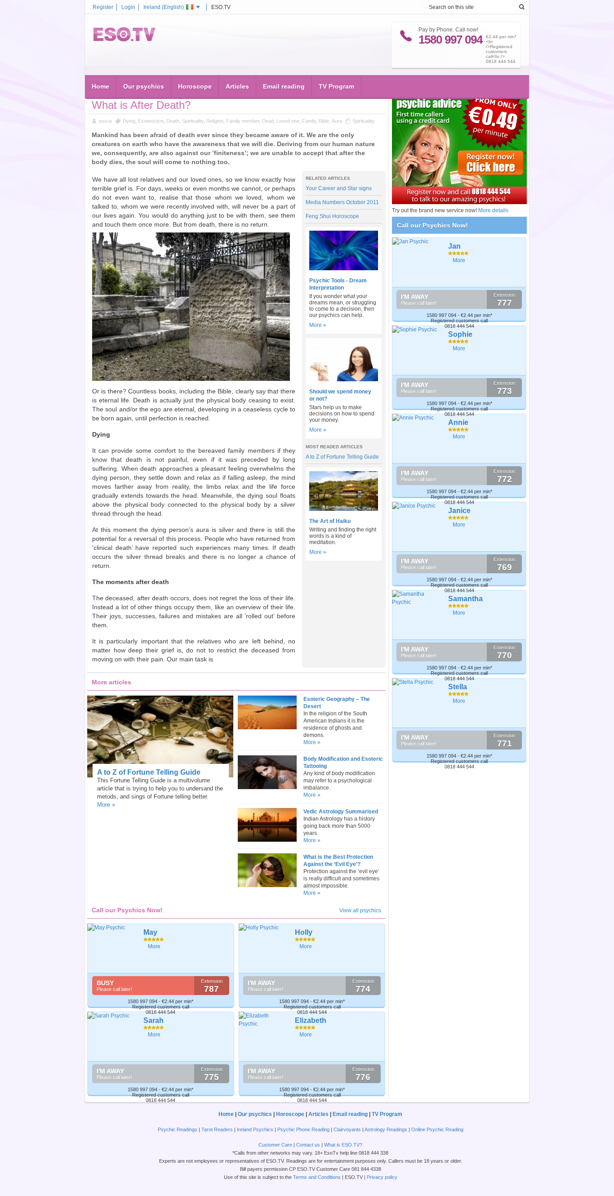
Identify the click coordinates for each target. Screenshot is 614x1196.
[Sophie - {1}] (416, 350)
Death (172, 121)
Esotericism (151, 121)
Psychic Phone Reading (303, 1129)
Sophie (460, 334)
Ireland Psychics (255, 1129)
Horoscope (195, 86)
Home (100, 86)
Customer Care (275, 1144)
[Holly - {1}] (263, 948)
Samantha (465, 598)
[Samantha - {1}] (416, 614)
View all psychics (360, 910)
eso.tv (105, 121)
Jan (454, 246)
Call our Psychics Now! (432, 225)
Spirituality (193, 121)
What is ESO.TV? (343, 1144)
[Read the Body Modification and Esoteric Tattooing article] (267, 787)
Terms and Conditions (317, 1177)
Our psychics (143, 86)
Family (309, 121)
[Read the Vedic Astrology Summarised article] (267, 840)
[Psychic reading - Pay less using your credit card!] (459, 202)
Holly (303, 932)
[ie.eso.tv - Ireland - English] (124, 39)
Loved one (287, 121)
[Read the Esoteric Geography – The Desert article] (267, 727)
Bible (324, 121)
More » (317, 325)
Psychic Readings (177, 1129)
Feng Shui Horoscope (332, 216)
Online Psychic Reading (437, 1129)
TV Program (336, 86)
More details (493, 210)
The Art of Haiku (330, 521)
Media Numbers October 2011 (342, 202)
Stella (457, 687)
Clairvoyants (347, 1129)
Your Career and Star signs (339, 188)
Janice (459, 510)
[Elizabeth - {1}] (263, 1036)
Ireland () (163, 7)
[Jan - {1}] (416, 262)
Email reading (284, 86)
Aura (337, 121)
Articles (237, 86)
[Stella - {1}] (416, 702)
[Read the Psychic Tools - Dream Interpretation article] (343, 268)
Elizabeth (310, 1020)
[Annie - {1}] (416, 438)
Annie (458, 422)
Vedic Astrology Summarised (340, 811)
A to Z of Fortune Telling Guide (342, 457)
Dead (268, 121)
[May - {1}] (112, 948)
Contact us (308, 1144)
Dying (129, 121)
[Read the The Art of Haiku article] (343, 509)
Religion (214, 121)
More (154, 946)
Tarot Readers (217, 1129)
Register (103, 7)
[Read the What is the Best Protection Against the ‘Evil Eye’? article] (267, 885)
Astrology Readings (386, 1129)
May (150, 932)
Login (128, 7)
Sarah (153, 1020)
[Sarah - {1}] (112, 1036)
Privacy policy (382, 1177)
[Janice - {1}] (416, 526)
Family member (242, 121)
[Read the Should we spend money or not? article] (343, 379)
